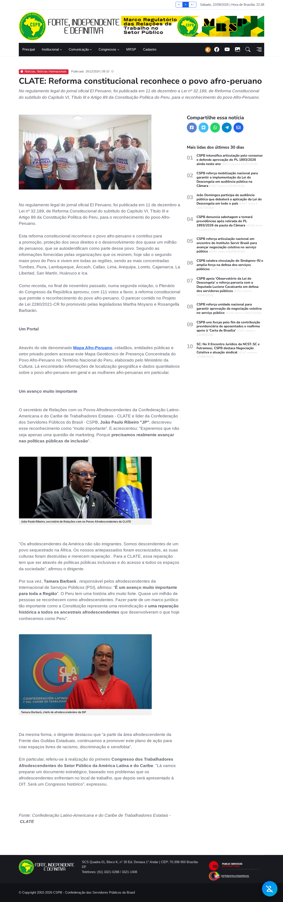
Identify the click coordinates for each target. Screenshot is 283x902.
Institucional (50, 49)
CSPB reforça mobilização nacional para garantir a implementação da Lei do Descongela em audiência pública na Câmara (227, 179)
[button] (248, 49)
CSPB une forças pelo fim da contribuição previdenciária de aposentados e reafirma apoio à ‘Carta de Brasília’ (228, 326)
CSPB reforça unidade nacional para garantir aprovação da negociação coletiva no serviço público (229, 308)
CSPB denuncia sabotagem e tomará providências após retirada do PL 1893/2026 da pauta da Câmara (224, 221)
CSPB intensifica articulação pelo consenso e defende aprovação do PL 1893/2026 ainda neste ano (230, 159)
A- (179, 4)
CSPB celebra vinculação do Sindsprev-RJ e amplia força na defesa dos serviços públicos (230, 264)
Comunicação (79, 49)
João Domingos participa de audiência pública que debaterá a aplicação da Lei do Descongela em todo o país (229, 199)
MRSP (131, 49)
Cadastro (149, 49)
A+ (192, 4)
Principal (28, 49)
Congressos (107, 49)
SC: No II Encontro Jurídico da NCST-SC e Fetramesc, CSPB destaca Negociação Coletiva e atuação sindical (228, 348)
